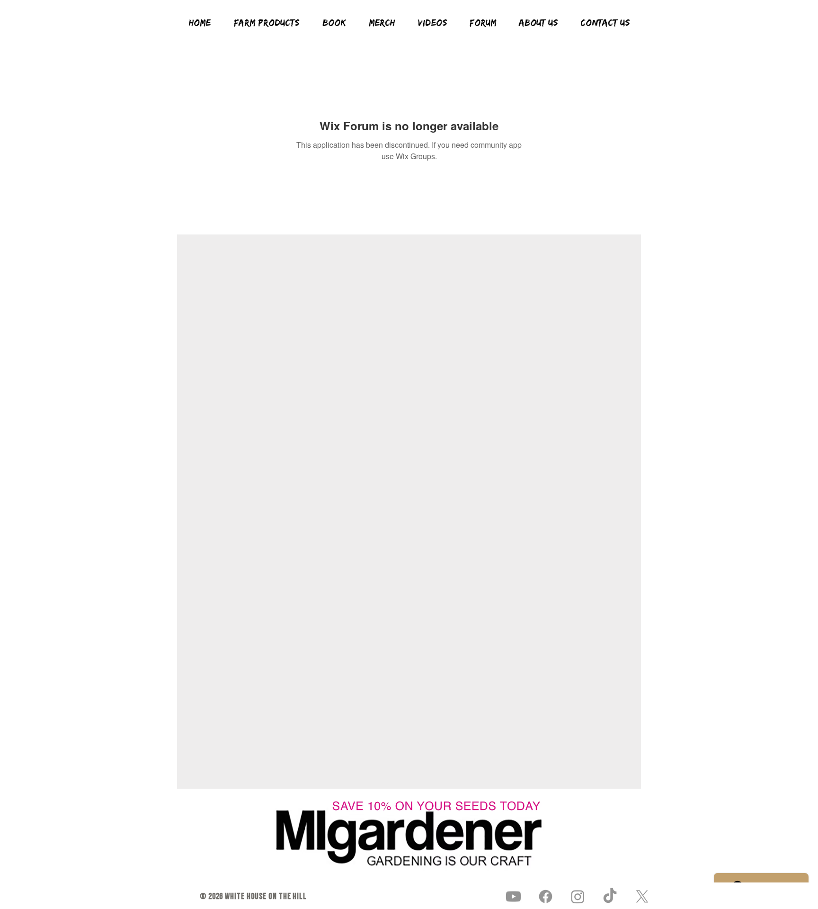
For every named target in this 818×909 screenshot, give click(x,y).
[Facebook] (545, 896)
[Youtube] (513, 896)
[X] (642, 896)
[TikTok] (610, 896)
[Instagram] (578, 896)
